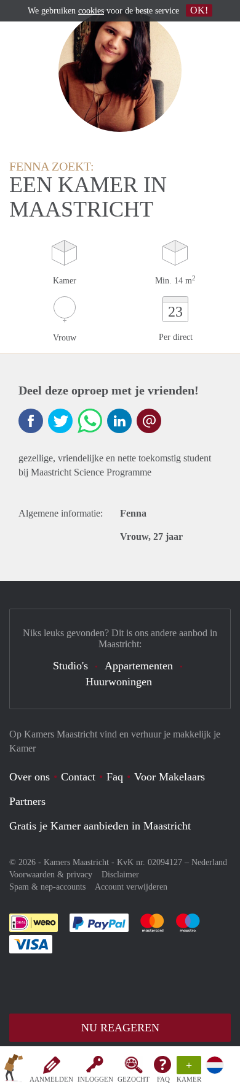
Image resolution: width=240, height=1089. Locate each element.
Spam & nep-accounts (47, 886)
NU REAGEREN (120, 1028)
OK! (199, 10)
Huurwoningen (119, 681)
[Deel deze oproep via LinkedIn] (119, 421)
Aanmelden (51, 1079)
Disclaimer (120, 874)
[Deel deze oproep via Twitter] (60, 421)
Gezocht (134, 1079)
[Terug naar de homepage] (13, 1070)
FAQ (163, 1079)
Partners (27, 801)
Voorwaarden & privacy (50, 874)
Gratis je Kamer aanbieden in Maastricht (100, 826)
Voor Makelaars (169, 777)
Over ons (29, 777)
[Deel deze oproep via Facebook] (30, 421)
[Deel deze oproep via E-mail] (149, 421)
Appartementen (139, 666)
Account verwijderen (131, 886)
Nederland (209, 862)
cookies (91, 10)
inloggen (95, 1079)
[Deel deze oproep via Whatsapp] (90, 421)
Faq (114, 777)
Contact (78, 777)
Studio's (70, 666)
